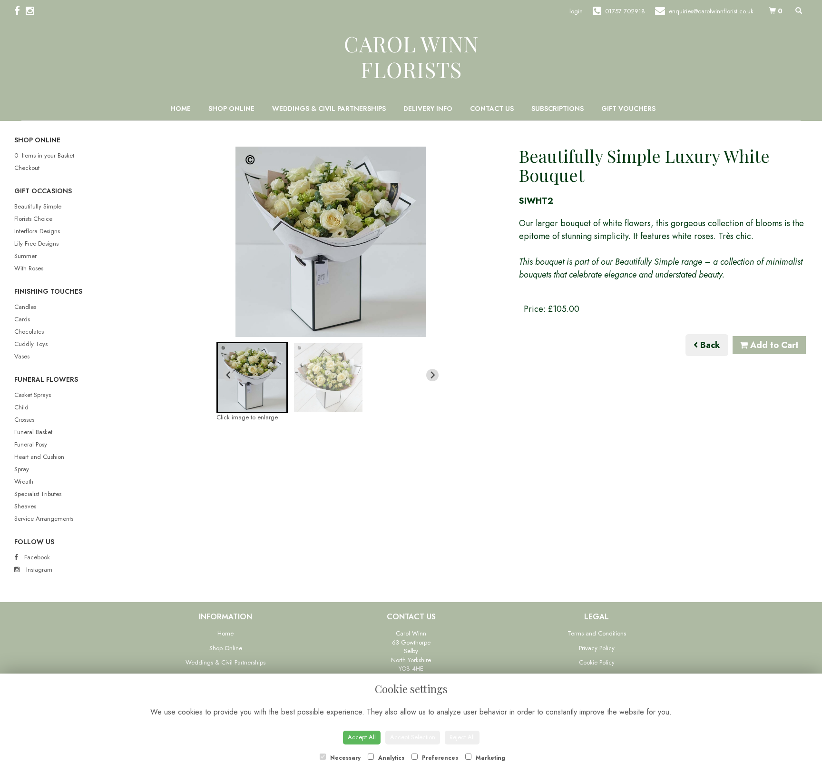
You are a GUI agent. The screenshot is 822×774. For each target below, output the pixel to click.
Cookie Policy (597, 662)
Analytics (390, 758)
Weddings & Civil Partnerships (329, 108)
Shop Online (231, 108)
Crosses (24, 419)
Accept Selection (412, 737)
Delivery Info (427, 108)
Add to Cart (773, 345)
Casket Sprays (32, 394)
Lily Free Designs (36, 243)
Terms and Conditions (597, 633)
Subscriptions (557, 108)
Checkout (26, 167)
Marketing (489, 758)
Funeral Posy (30, 444)
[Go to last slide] (229, 375)
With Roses (28, 268)
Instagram (38, 569)
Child (21, 407)
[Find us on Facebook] (20, 11)
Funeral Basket (33, 432)
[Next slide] (432, 375)
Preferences (439, 758)
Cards (22, 319)
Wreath (23, 481)
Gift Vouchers (628, 108)
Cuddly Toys (31, 343)
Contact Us (492, 108)
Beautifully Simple (37, 206)
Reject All (462, 737)
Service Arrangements (43, 518)
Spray (21, 469)
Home (180, 108)
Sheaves (25, 506)
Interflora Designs (37, 231)
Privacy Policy (597, 648)
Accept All (362, 737)
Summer (25, 255)
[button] (252, 377)
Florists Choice (33, 218)
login (576, 11)
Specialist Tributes (37, 493)
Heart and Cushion (39, 456)
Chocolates (29, 331)
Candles (25, 306)
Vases (21, 356)
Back (709, 345)
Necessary (344, 758)
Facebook (36, 557)
